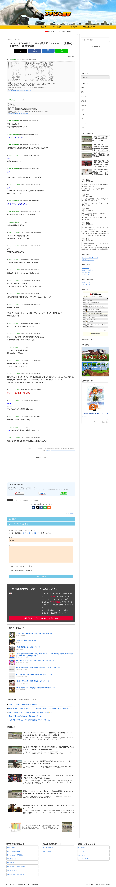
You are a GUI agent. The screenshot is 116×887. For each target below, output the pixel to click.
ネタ (82, 127)
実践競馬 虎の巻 (11, 859)
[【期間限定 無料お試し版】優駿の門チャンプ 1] (95, 399)
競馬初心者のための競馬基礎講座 (16, 867)
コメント (13, 545)
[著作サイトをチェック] (33, 507)
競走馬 (83, 96)
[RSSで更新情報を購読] (49, 507)
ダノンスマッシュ (28, 500)
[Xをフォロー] (37, 507)
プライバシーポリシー (30, 533)
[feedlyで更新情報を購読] (45, 507)
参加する (106, 330)
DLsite (105, 422)
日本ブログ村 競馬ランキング (90, 258)
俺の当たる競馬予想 (87, 282)
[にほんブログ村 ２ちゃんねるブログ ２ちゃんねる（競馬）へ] (42, 493)
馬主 (82, 118)
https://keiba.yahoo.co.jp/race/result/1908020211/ (19, 90)
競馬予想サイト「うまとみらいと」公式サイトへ (41, 618)
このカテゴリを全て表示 (95, 328)
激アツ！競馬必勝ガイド (13, 851)
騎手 (82, 92)
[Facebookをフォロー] (41, 507)
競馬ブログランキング (88, 260)
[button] (107, 40)
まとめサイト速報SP (87, 270)
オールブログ (85, 274)
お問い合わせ (34, 884)
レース (10, 500)
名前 (10, 537)
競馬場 (83, 105)
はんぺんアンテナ (86, 272)
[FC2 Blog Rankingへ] (63, 493)
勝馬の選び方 (10, 863)
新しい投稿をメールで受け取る (21, 570)
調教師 (83, 101)
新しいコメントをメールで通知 (21, 566)
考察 (82, 110)
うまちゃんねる (86, 284)
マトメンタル (85, 268)
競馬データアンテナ (12, 847)
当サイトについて (11, 884)
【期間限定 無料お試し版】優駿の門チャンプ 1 (94, 413)
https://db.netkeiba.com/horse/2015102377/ (18, 113)
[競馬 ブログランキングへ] (19, 493)
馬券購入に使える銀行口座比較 (15, 874)
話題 (82, 87)
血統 (82, 114)
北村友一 (37, 500)
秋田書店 (84, 414)
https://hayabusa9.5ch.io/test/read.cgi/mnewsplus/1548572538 (60, 450)
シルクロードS (18, 500)
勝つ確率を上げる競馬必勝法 (15, 855)
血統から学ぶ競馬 (12, 870)
